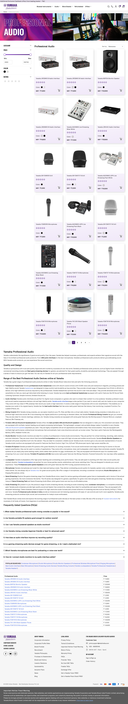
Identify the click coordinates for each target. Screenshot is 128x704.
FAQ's (63, 656)
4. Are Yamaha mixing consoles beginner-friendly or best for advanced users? (34, 531)
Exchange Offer (66, 670)
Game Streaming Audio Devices (45, 566)
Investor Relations (40, 663)
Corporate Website (10, 643)
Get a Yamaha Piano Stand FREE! (72, 676)
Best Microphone (27, 566)
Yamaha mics (35, 470)
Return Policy (65, 650)
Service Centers (9, 648)
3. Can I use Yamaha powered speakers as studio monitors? (27, 524)
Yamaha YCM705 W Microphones (108, 321)
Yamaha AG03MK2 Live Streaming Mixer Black (47, 274)
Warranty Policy (66, 653)
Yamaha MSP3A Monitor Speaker (108, 78)
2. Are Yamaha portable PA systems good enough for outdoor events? (31, 518)
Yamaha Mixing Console (66, 566)
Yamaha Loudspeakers (82, 566)
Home (5, 12)
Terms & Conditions (67, 643)
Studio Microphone (45, 563)
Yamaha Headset (11, 568)
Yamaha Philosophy (40, 653)
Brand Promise (39, 647)
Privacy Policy (65, 640)
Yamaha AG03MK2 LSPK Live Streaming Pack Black (76, 225)
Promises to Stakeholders (43, 656)
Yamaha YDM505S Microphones (46, 224)
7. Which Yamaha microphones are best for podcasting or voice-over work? (33, 550)
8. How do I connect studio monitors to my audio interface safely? (29, 557)
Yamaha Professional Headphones (103, 566)
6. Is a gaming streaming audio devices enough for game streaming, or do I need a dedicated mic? (42, 544)
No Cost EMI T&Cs (67, 663)
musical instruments (111, 499)
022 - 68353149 (94, 646)
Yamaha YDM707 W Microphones (109, 273)
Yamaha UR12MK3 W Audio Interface (79, 78)
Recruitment (38, 650)
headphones (29, 388)
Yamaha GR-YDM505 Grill (44, 176)
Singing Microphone (107, 563)
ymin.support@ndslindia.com (99, 643)
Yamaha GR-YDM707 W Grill (107, 224)
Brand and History (40, 660)
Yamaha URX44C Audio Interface (108, 127)
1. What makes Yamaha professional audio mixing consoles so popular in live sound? (37, 511)
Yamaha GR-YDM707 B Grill (76, 176)
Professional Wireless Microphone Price (85, 563)
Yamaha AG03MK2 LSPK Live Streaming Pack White (107, 177)
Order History (90, 661)
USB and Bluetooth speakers (15, 428)
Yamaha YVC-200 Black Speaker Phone (77, 322)
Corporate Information (42, 640)
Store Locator (8, 646)
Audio (57, 6)
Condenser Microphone (29, 563)
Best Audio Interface (13, 566)
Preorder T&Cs (66, 660)
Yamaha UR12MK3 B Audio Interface (48, 78)
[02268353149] (112, 6)
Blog (35, 676)
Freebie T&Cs (65, 666)
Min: (5, 58)
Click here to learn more (84, 700)
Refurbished (79, 6)
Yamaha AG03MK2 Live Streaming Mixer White (78, 128)
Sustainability (39, 666)
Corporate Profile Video (42, 643)
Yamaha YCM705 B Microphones (46, 321)
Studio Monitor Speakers (62, 563)
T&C (23, 1)
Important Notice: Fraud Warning (72, 647)
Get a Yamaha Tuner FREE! (69, 673)
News (36, 673)
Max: (29, 58)
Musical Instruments (44, 6)
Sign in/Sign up (91, 658)
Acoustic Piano (39, 670)
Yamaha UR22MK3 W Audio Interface (48, 127)
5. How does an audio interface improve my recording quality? (28, 537)
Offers (87, 6)
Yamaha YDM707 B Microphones (77, 273)
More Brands (66, 6)
